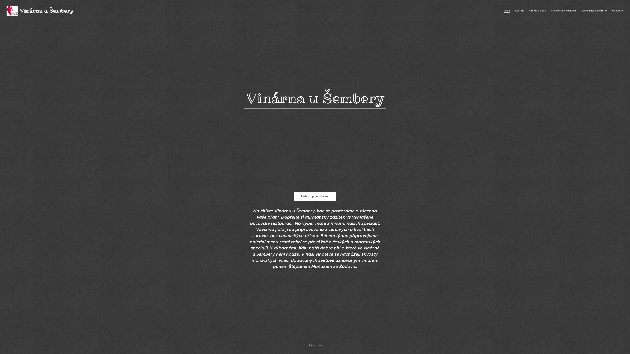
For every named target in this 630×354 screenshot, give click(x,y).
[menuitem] (508, 11)
